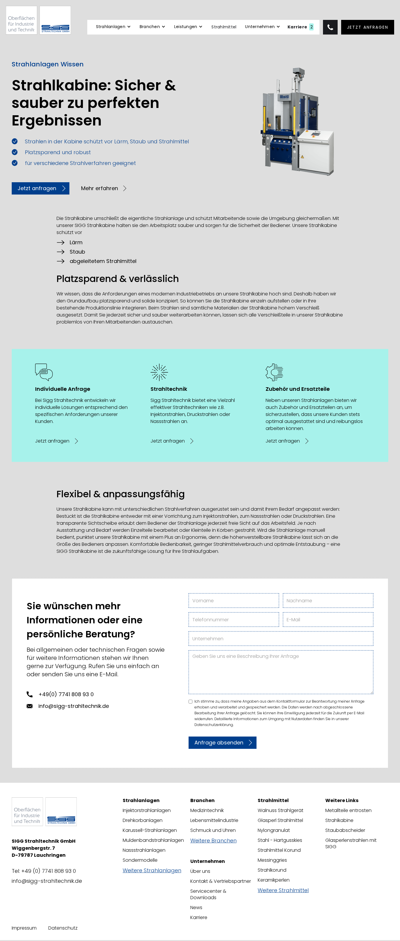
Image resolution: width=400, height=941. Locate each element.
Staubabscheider (345, 830)
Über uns (200, 871)
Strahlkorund (272, 870)
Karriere (198, 917)
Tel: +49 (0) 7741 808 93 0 (44, 871)
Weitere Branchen (213, 840)
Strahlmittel (223, 27)
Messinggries (272, 860)
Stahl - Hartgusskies (280, 840)
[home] (38, 20)
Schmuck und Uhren (213, 830)
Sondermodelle (140, 860)
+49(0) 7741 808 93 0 (66, 694)
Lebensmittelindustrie (214, 820)
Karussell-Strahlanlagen (150, 830)
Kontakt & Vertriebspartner (220, 881)
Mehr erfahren (99, 188)
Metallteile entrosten (348, 810)
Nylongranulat (274, 830)
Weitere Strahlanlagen (152, 870)
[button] (113, 29)
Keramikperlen (274, 880)
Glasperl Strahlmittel (280, 820)
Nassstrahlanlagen (144, 850)
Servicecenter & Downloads (208, 894)
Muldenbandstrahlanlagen (153, 840)
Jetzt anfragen (367, 27)
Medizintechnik (207, 810)
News (196, 907)
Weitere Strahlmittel (283, 890)
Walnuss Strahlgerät (280, 810)
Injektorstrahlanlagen (147, 810)
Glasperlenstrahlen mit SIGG (351, 843)
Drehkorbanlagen (143, 820)
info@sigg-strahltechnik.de (73, 706)
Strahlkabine (339, 820)
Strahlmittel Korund (279, 850)
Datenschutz (63, 928)
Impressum (24, 928)
